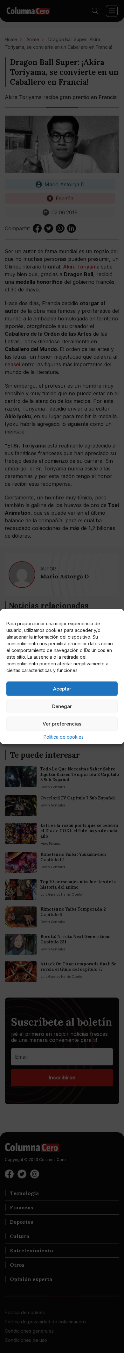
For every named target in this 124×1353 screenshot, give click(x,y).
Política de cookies (64, 737)
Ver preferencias (62, 723)
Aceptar (62, 688)
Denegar (62, 706)
